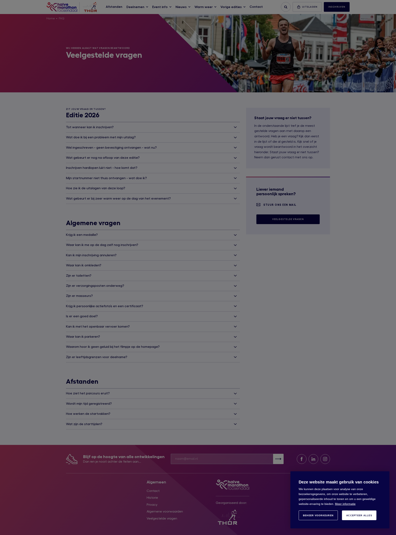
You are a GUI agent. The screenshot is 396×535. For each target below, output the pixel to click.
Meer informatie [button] (345, 504)
